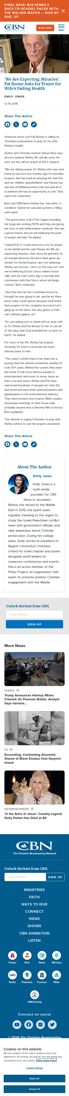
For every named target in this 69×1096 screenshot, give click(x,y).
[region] (34, 1067)
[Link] (34, 124)
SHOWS (34, 926)
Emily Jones (14, 96)
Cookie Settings (34, 1068)
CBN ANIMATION (35, 933)
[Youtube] (17, 1024)
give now (45, 28)
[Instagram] (40, 1024)
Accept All (34, 1089)
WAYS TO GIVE (34, 904)
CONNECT (34, 911)
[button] (59, 28)
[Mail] (25, 124)
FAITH (34, 897)
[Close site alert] (63, 11)
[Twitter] (16, 124)
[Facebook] (7, 124)
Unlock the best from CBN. (27, 606)
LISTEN (34, 940)
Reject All (34, 1078)
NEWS (34, 918)
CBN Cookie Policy (46, 1060)
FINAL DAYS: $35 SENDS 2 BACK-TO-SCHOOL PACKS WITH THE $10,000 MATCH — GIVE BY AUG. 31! (31, 11)
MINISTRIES (34, 890)
